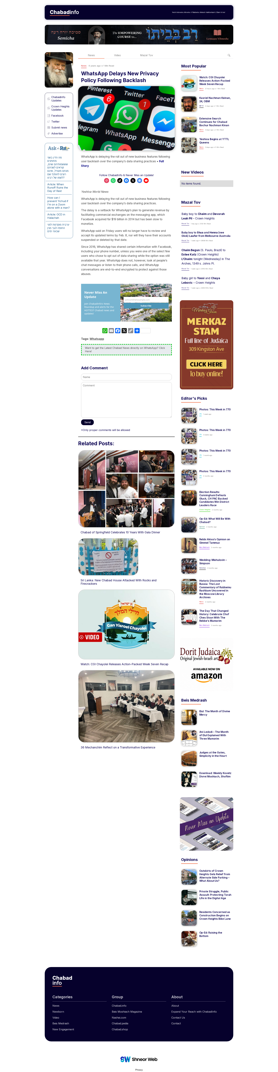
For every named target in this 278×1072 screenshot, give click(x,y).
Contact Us (178, 1017)
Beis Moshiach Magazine (127, 1011)
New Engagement (63, 1029)
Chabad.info (119, 1005)
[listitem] (206, 83)
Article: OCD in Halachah (56, 216)
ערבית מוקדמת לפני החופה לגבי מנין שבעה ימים (58, 228)
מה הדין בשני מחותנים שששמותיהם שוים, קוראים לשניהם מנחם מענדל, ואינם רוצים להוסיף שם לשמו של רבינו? (58, 167)
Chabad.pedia (120, 1023)
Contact (176, 1023)
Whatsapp (97, 338)
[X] (124, 331)
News (91, 55)
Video (117, 55)
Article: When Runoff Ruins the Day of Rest (57, 188)
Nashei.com (119, 1017)
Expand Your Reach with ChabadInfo (194, 1011)
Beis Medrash (60, 1023)
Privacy (139, 1069)
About (175, 1005)
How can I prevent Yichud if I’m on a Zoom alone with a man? (58, 202)
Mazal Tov (146, 55)
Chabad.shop (120, 1029)
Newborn (58, 1011)
